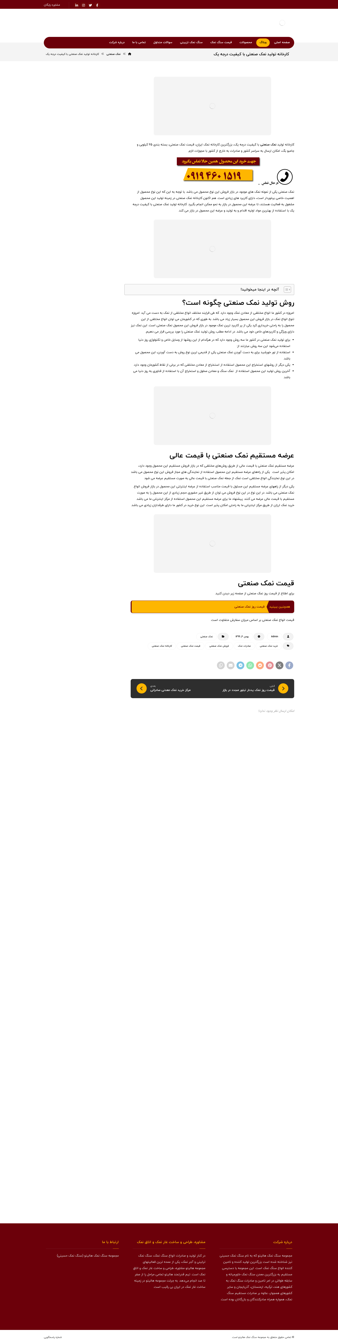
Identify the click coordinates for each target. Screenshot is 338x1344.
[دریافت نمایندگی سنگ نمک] (82, 1072)
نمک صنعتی (268, 145)
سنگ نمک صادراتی (98, 600)
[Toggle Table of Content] (285, 289)
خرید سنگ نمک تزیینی (95, 479)
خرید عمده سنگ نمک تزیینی (92, 554)
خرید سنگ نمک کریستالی (94, 526)
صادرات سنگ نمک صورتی (94, 629)
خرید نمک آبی (100, 563)
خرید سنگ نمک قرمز (97, 516)
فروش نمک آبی (99, 750)
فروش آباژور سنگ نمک (96, 666)
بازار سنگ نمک (100, 441)
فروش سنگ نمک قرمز (96, 704)
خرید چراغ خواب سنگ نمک (94, 582)
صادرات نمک (244, 646)
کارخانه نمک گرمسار (98, 779)
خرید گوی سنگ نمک (97, 591)
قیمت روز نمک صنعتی (249, 607)
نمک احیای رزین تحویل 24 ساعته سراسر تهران (84, 387)
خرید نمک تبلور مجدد (67, 563)
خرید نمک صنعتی (269, 646)
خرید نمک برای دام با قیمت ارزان (89, 377)
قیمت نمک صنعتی (190, 646)
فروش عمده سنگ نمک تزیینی (92, 741)
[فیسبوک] (97, 5)
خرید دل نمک (62, 451)
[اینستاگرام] (83, 5)
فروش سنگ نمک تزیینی (95, 694)
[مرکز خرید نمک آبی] (107, 309)
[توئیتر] (90, 5)
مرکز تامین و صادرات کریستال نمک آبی (85, 398)
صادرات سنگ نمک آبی (96, 619)
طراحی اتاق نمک (65, 657)
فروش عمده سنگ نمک (96, 732)
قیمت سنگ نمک (99, 760)
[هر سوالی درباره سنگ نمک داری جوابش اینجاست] (82, 979)
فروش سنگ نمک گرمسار (95, 722)
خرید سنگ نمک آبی (97, 469)
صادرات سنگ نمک (98, 610)
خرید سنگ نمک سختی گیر (94, 507)
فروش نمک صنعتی (219, 646)
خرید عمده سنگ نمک (97, 544)
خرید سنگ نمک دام (97, 488)
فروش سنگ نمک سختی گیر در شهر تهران (83, 406)
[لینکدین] (77, 5)
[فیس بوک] (288, 1312)
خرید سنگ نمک (99, 460)
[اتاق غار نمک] (82, 882)
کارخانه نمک (70, 760)
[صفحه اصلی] (129, 54)
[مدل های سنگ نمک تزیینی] (82, 1165)
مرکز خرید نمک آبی (81, 303)
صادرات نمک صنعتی (98, 657)
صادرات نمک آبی (71, 638)
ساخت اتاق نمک (65, 591)
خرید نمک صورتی (66, 572)
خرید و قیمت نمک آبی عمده (73, 284)
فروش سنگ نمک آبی (96, 685)
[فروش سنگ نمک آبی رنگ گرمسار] (107, 329)
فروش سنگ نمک (98, 675)
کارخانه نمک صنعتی (162, 646)
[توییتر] (280, 1312)
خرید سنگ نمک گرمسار (96, 535)
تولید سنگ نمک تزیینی (95, 451)
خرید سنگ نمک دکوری (96, 497)
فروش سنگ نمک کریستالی (94, 713)
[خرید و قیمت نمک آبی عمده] (107, 289)
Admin (274, 636)
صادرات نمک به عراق (97, 647)
